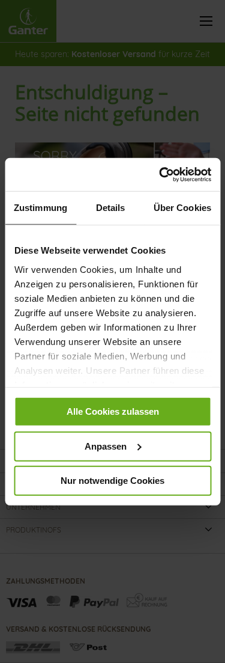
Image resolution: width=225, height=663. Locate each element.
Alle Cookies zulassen (113, 411)
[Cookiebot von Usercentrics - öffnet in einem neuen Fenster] (160, 174)
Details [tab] (110, 208)
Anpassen (106, 446)
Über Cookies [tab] (182, 208)
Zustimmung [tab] (40, 208)
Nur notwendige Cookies (112, 480)
